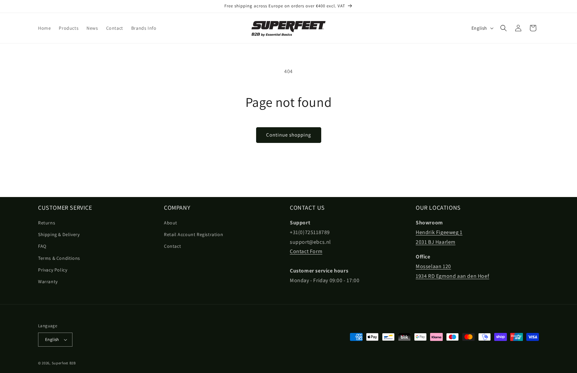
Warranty (48, 281)
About (170, 223)
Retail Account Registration (193, 234)
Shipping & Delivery (58, 234)
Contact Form (306, 251)
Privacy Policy (52, 270)
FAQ (42, 246)
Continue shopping (288, 135)
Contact (172, 246)
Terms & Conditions (59, 258)
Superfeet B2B (64, 363)
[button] (503, 28)
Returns (46, 223)
